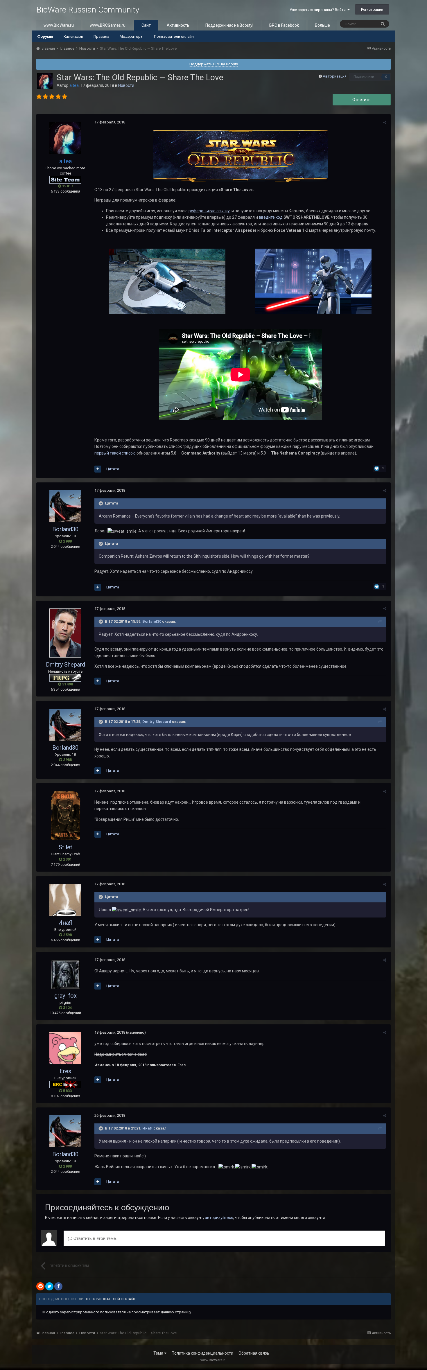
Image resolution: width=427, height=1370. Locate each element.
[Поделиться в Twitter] (49, 1286)
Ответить (361, 99)
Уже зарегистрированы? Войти (318, 10)
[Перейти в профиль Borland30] (65, 506)
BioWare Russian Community (87, 10)
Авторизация (335, 76)
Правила (101, 36)
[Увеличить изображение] (167, 281)
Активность (178, 25)
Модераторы (131, 36)
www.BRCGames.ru (107, 25)
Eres (65, 1071)
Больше (322, 25)
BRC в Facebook (284, 25)
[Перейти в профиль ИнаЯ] (65, 900)
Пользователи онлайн (174, 36)
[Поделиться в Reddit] (40, 1286)
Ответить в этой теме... (95, 1238)
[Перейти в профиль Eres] (65, 1048)
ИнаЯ (65, 922)
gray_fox (65, 995)
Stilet (65, 847)
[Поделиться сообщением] (384, 122)
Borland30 (65, 529)
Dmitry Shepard (65, 664)
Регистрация (372, 9)
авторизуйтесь (219, 1217)
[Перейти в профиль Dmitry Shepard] (65, 633)
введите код (271, 217)
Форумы (45, 36)
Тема (158, 1353)
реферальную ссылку (209, 211)
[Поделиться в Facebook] (58, 1286)
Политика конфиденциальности (202, 1353)
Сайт (146, 25)
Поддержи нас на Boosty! (229, 25)
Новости (126, 85)
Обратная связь (253, 1353)
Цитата (112, 469)
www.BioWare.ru (59, 25)
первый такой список (114, 453)
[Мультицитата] (97, 469)
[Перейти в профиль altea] (45, 81)
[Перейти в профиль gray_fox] (65, 974)
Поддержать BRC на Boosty (213, 64)
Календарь (73, 36)
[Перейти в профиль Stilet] (65, 815)
